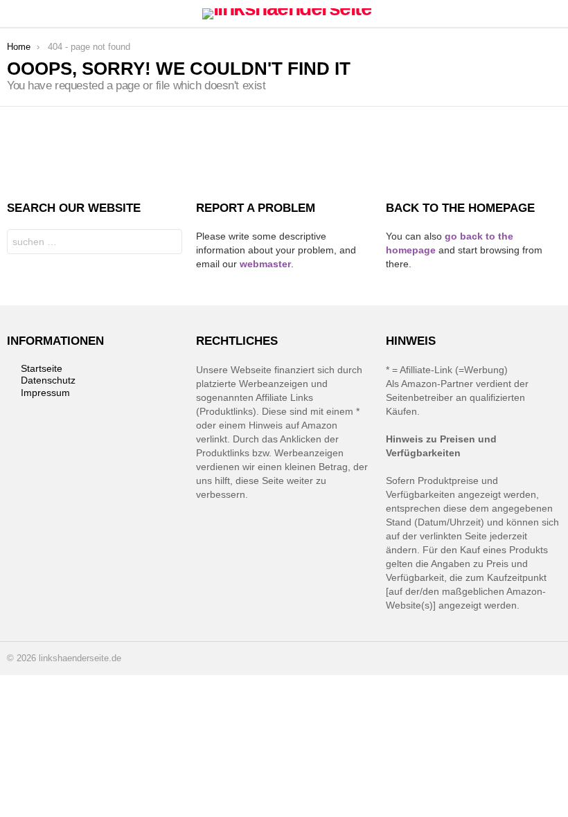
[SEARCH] (552, 14)
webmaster (265, 263)
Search (168, 243)
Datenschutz (48, 380)
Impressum (45, 392)
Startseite (41, 368)
